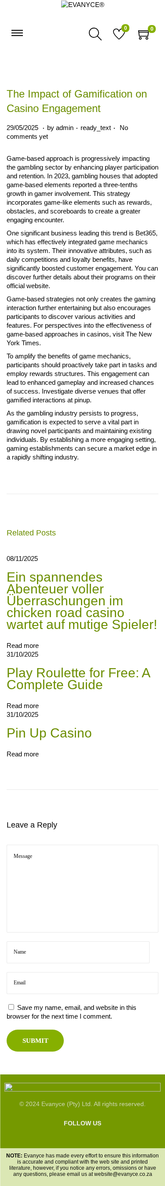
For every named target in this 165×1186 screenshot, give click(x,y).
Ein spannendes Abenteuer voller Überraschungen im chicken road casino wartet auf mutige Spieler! (82, 601)
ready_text (96, 127)
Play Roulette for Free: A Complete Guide (78, 678)
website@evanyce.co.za (123, 1174)
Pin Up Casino (49, 733)
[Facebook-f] (62, 1139)
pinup (82, 400)
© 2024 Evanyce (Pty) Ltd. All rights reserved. (82, 1103)
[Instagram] (74, 1139)
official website (27, 285)
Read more (23, 645)
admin (64, 127)
